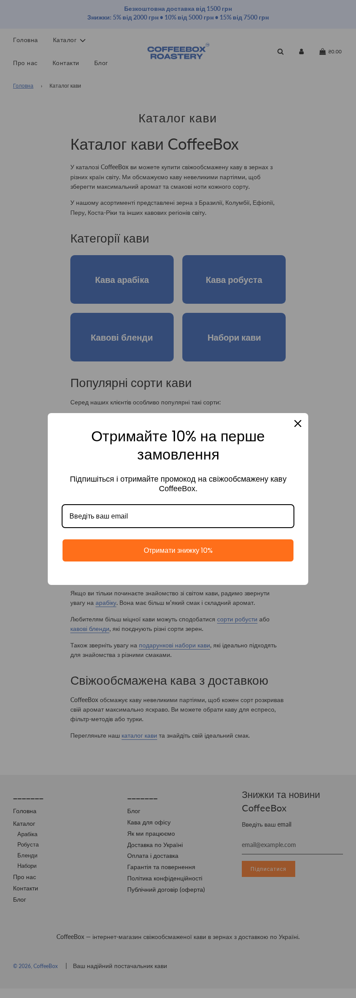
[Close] (297, 423)
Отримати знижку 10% (178, 550)
